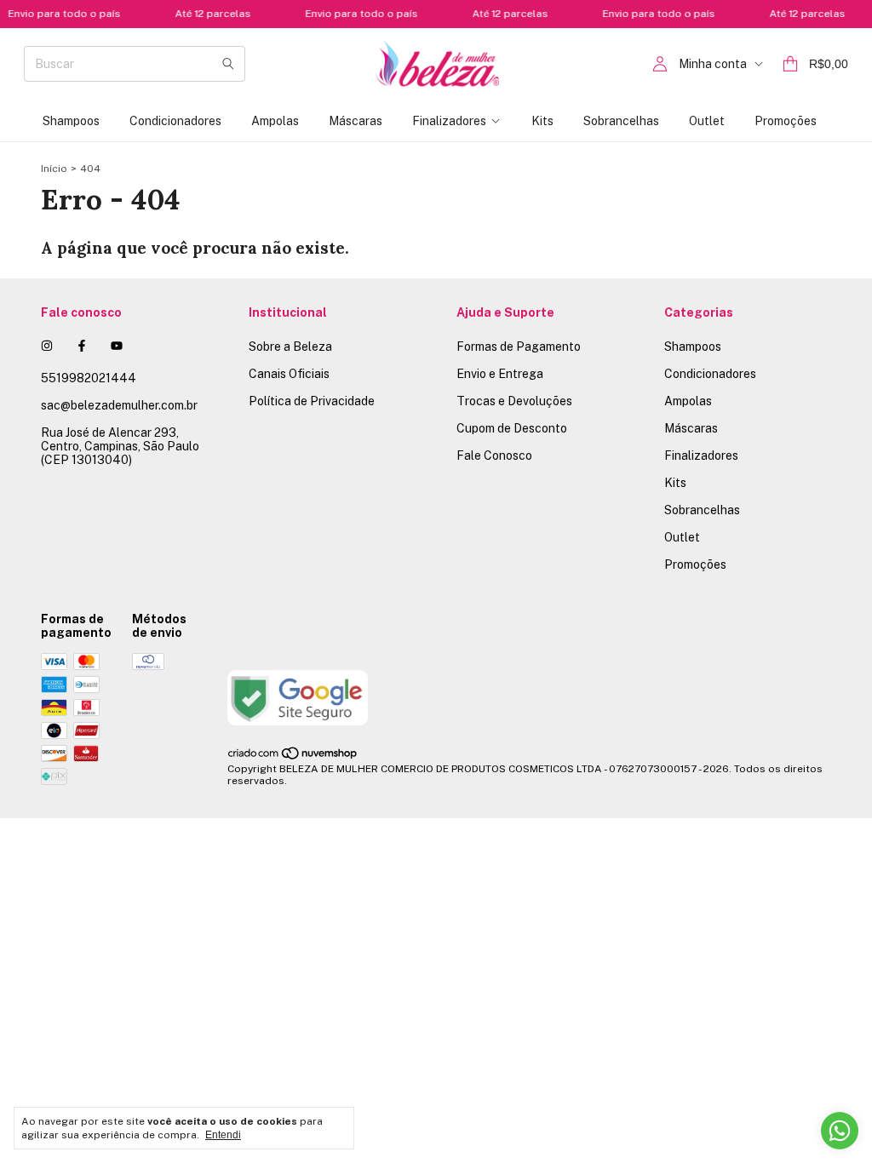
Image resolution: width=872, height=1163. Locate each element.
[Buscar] (228, 64)
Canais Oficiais (289, 374)
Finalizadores (449, 121)
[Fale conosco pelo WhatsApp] (839, 1130)
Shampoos (71, 121)
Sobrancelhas (621, 121)
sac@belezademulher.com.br (119, 405)
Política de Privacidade (312, 401)
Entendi (223, 1135)
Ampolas (275, 121)
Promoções (785, 121)
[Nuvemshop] (293, 757)
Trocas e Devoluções (514, 401)
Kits (542, 121)
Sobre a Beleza (290, 346)
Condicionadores (175, 121)
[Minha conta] (659, 64)
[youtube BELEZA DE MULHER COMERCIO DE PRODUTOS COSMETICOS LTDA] (117, 345)
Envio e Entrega (499, 374)
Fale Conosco (494, 455)
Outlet (707, 121)
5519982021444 (88, 378)
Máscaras (355, 121)
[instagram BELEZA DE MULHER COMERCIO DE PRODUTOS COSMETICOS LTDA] (47, 345)
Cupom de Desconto (511, 428)
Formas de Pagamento (518, 346)
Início (54, 169)
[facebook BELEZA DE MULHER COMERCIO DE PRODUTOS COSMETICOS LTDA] (82, 345)
